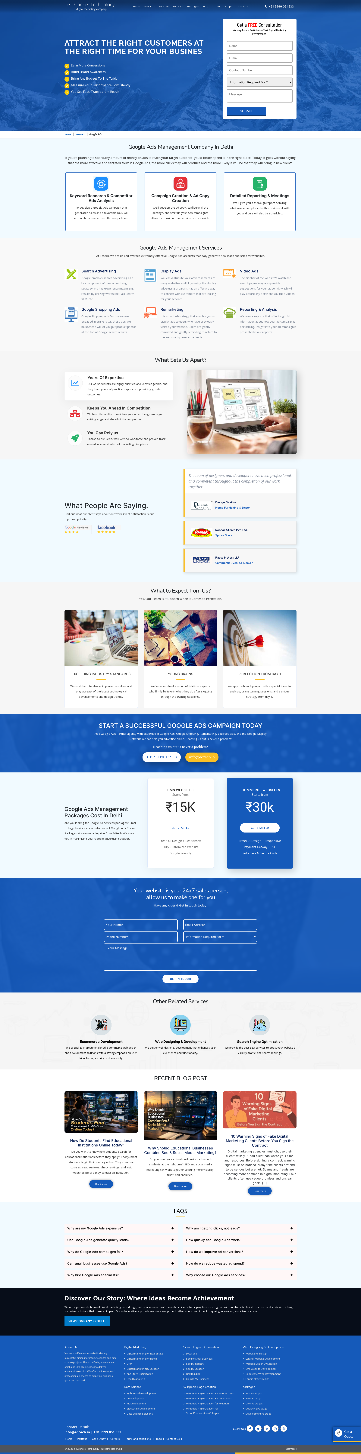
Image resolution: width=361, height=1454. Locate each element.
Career (216, 6)
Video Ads (249, 271)
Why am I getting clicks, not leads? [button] (213, 1228)
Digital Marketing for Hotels (142, 1358)
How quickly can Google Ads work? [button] (213, 1240)
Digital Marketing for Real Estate (145, 1353)
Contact (243, 6)
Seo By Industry (195, 1363)
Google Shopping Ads (100, 309)
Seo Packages (254, 1393)
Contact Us (173, 1439)
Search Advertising (98, 271)
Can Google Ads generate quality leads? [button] (98, 1240)
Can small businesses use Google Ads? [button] (97, 1263)
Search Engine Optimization (260, 1042)
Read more (101, 1184)
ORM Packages (254, 1403)
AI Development (136, 1398)
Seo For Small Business (199, 1358)
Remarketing (172, 309)
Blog (205, 6)
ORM (129, 1363)
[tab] (118, 386)
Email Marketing (136, 1379)
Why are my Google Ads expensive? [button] (95, 1228)
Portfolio (82, 1439)
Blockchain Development (141, 1408)
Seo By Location (195, 1368)
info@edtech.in (202, 757)
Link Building (193, 1374)
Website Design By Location (261, 1363)
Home (136, 6)
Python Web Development (142, 1393)
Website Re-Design (256, 1353)
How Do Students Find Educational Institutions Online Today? (101, 1142)
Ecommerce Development (101, 1042)
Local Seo (191, 1353)
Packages (193, 6)
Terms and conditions (138, 1439)
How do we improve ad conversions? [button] (214, 1252)
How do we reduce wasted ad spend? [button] (215, 1263)
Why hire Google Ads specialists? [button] (93, 1275)
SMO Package (253, 1398)
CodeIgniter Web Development (263, 1374)
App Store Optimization (140, 1374)
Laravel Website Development (263, 1358)
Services (164, 6)
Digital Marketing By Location (143, 1368)
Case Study (99, 1439)
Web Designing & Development (180, 1042)
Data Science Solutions (140, 1413)
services (80, 134)
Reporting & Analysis (258, 309)
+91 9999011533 (161, 757)
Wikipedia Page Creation (199, 1387)
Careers (115, 1439)
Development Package (258, 1413)
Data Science (132, 1387)
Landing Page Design (257, 1379)
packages (249, 1387)
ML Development (136, 1403)
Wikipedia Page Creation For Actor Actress (210, 1393)
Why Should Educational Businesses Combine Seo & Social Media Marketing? (180, 1150)
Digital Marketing (135, 1347)
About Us (149, 6)
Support (229, 6)
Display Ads (171, 271)
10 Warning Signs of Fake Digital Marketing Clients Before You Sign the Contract (260, 1141)
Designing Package (256, 1408)
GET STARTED (180, 828)
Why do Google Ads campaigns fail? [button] (95, 1252)
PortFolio (178, 6)
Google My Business (197, 1379)
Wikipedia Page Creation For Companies (209, 1398)
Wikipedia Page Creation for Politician (207, 1403)
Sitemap (290, 1449)
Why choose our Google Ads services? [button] (216, 1275)
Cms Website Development (261, 1368)
